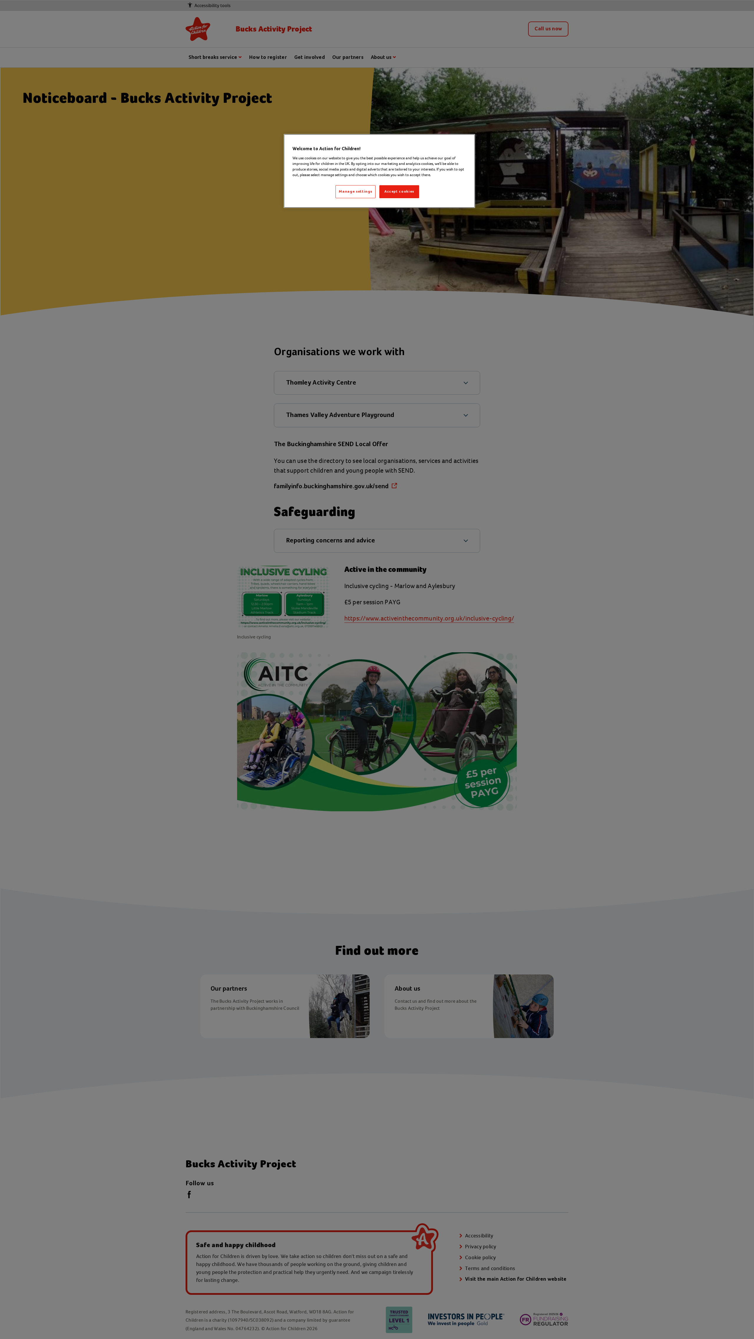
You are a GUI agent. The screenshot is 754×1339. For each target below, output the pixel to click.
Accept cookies (399, 191)
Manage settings (355, 191)
